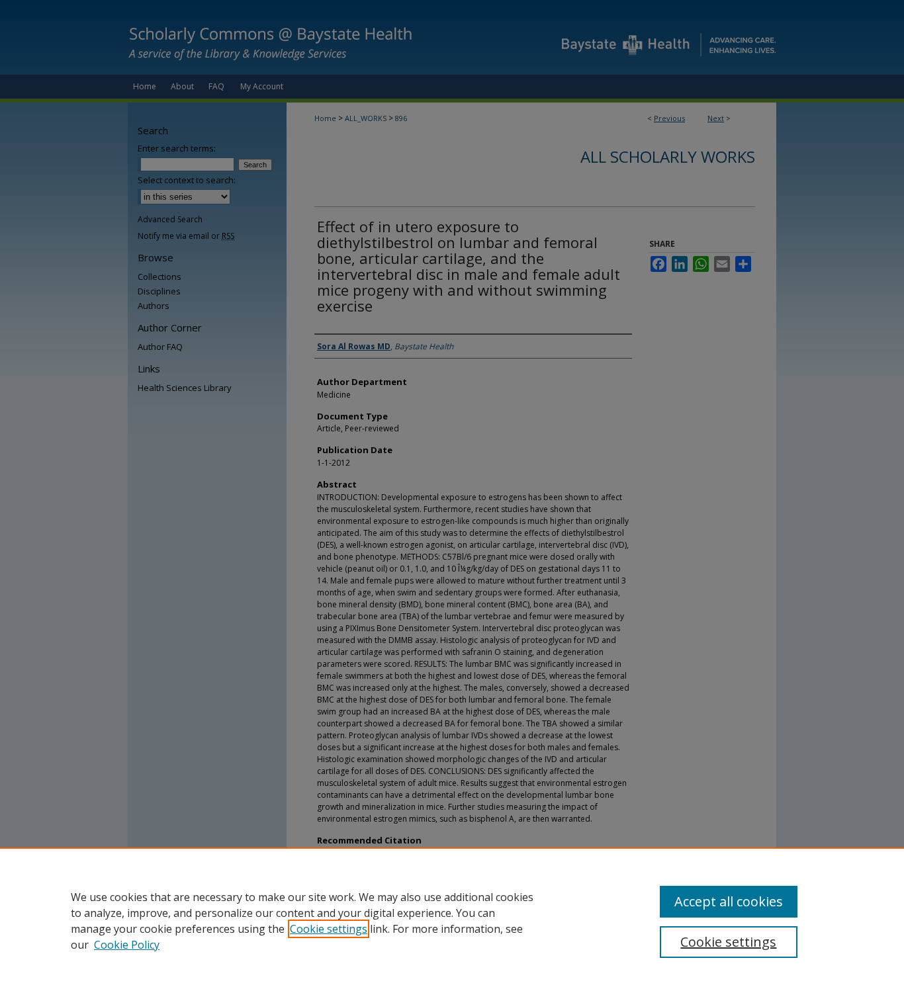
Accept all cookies (728, 901)
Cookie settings (328, 929)
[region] (452, 920)
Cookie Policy (126, 944)
